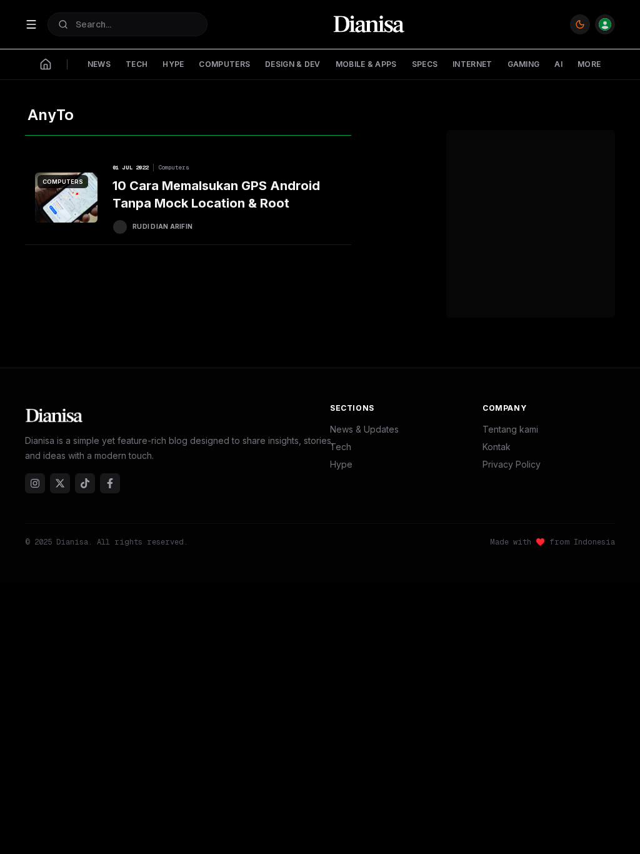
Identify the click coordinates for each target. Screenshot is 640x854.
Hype (341, 464)
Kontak (496, 446)
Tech (340, 446)
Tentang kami (510, 429)
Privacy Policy (511, 464)
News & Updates (364, 429)
